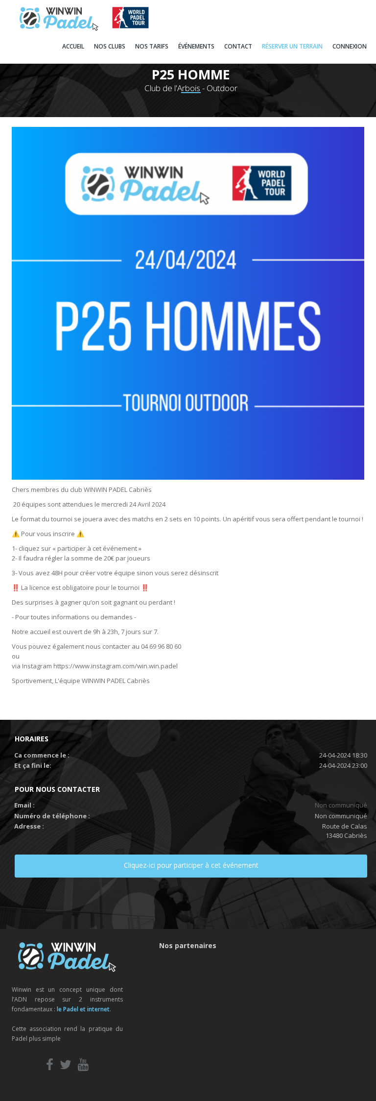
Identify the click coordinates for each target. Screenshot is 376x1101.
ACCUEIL (73, 46)
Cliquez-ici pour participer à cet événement (191, 865)
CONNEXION (349, 46)
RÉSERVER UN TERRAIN (292, 46)
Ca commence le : (42, 755)
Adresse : (29, 826)
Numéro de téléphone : (52, 815)
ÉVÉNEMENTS (196, 46)
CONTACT (238, 46)
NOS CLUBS (109, 46)
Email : (24, 805)
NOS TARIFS (151, 46)
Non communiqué (341, 805)
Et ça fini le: (32, 765)
